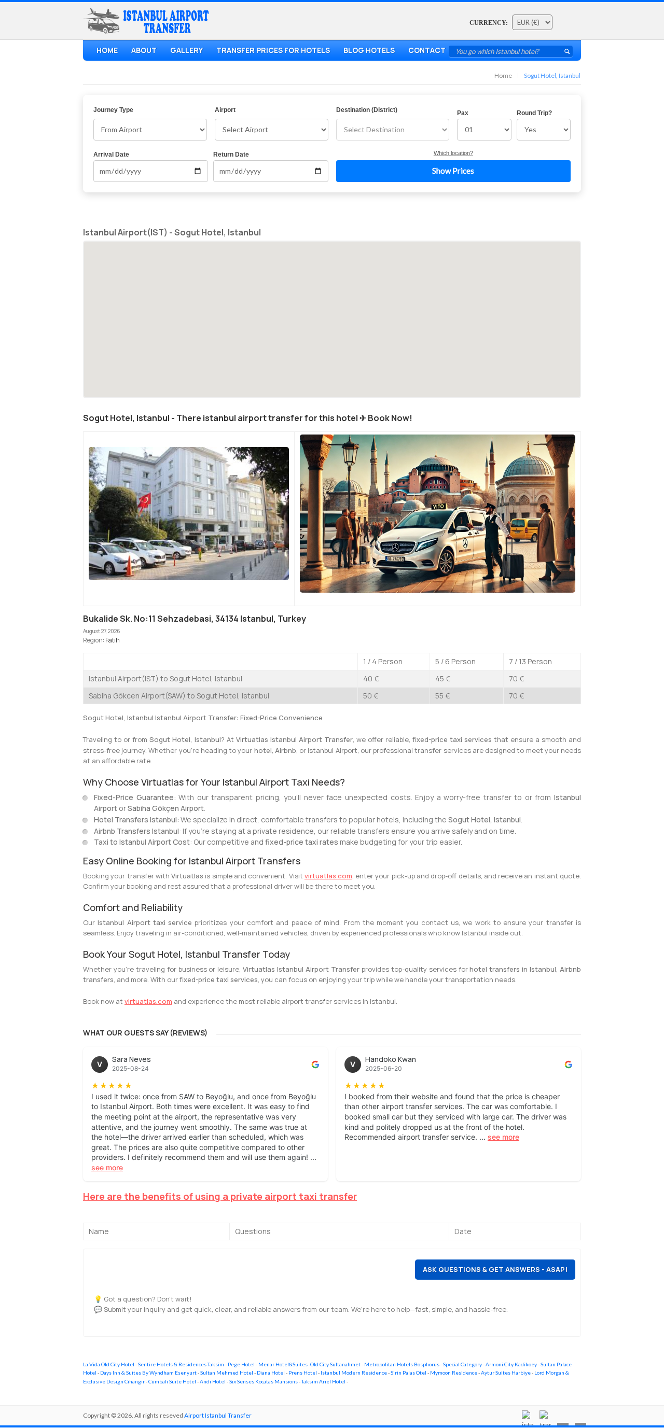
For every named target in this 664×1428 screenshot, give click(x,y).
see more (107, 1167)
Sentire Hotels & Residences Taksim (181, 1364)
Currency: (488, 22)
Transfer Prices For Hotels (273, 50)
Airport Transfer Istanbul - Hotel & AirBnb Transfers (148, 21)
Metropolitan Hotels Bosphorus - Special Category (423, 1364)
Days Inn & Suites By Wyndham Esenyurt (148, 1372)
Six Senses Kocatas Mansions (263, 1381)
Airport (225, 110)
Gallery (186, 50)
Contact (427, 50)
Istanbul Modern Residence (354, 1372)
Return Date (231, 154)
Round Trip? (534, 113)
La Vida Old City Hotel (108, 1364)
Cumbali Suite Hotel (172, 1381)
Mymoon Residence (453, 1372)
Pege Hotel (241, 1364)
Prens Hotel (302, 1372)
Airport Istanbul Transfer (218, 1415)
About (144, 50)
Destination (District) (366, 110)
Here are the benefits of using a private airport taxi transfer (220, 1196)
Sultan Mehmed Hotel (226, 1372)
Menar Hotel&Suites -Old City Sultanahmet (309, 1364)
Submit (567, 51)
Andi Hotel (213, 1381)
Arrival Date (111, 154)
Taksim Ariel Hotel (323, 1381)
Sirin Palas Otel (408, 1372)
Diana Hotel (271, 1372)
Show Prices (453, 170)
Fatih (112, 640)
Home (107, 50)
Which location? (453, 153)
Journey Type (113, 110)
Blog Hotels (369, 50)
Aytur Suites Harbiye (506, 1372)
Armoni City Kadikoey (511, 1364)
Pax (462, 113)
